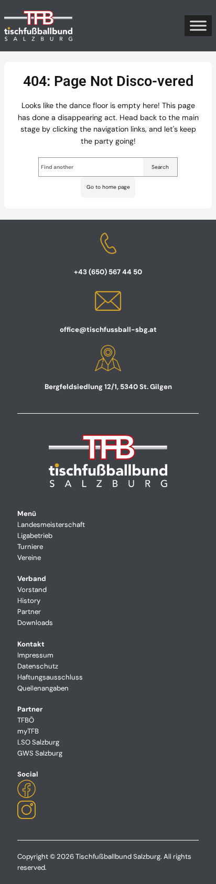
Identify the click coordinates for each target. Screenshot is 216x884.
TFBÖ (25, 720)
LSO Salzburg (38, 742)
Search (160, 167)
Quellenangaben (43, 688)
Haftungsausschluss (50, 677)
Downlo (29, 622)
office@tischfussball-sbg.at (108, 329)
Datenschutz (37, 666)
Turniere (30, 546)
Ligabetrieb (34, 535)
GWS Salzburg (39, 753)
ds (49, 622)
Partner (29, 611)
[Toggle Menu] (198, 25)
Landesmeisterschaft (51, 524)
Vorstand (32, 589)
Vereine (29, 557)
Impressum (35, 655)
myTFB (28, 731)
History (28, 600)
